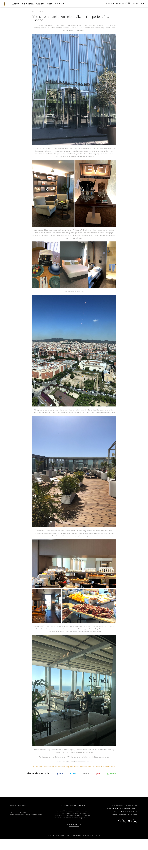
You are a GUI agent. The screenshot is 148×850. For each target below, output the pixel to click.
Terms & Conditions (90, 835)
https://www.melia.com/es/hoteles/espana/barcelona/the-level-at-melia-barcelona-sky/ (74, 766)
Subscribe (74, 824)
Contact (59, 4)
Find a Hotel (27, 4)
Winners (40, 4)
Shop (49, 4)
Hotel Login (138, 3)
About (15, 4)
